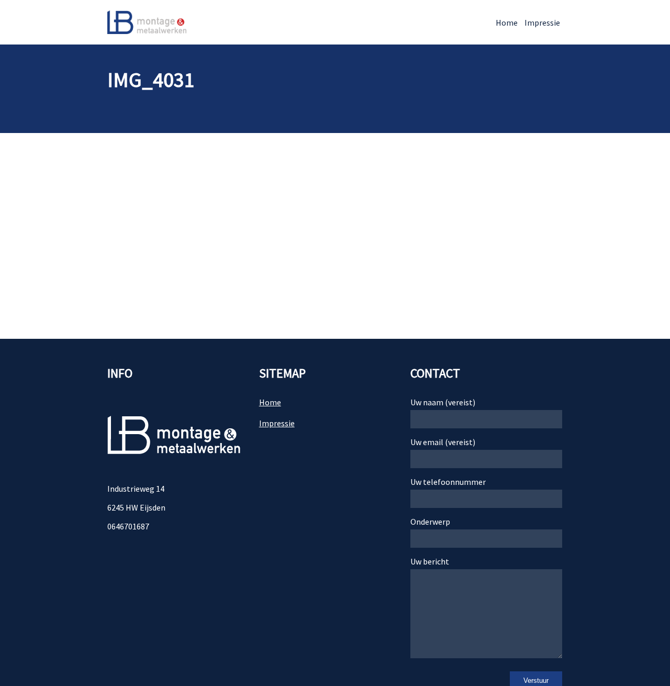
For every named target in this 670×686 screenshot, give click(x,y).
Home (507, 22)
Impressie (542, 22)
